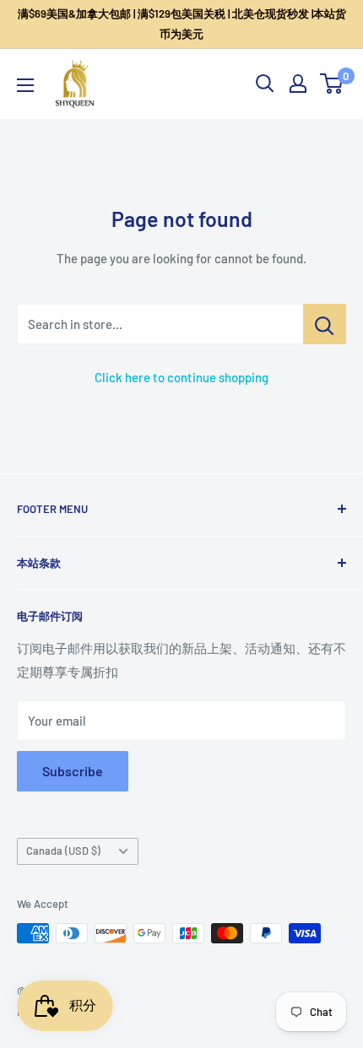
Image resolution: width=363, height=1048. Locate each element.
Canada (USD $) (63, 850)
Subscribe (72, 771)
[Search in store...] (324, 324)
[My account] (298, 83)
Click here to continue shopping (181, 377)
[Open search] (265, 83)
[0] (332, 83)
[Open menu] (25, 85)
